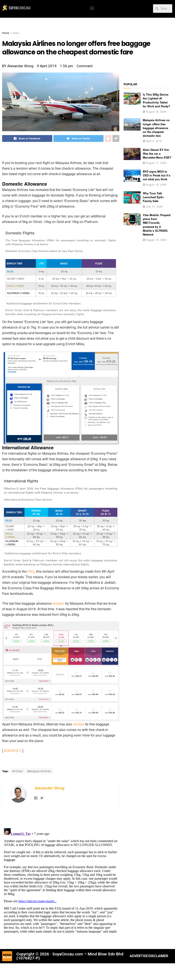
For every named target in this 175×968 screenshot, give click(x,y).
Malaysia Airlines (39, 771)
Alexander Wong (49, 788)
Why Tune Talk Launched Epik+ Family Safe (153, 197)
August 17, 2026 (155, 163)
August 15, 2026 (155, 240)
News (16, 33)
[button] (92, 7)
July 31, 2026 (154, 206)
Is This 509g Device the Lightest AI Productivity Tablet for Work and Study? (156, 100)
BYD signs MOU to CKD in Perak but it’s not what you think (156, 175)
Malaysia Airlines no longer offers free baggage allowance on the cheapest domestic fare (156, 128)
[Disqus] (60, 879)
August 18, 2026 (155, 111)
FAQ (31, 571)
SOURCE (11, 750)
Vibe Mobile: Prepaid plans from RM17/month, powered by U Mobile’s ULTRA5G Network (157, 224)
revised (78, 724)
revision (58, 603)
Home (5, 33)
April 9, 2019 (153, 141)
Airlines (17, 771)
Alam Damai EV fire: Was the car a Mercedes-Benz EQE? (157, 153)
